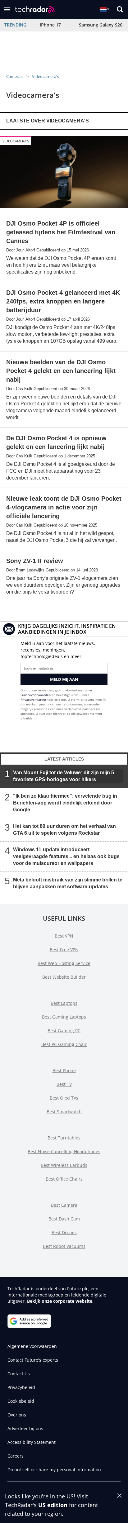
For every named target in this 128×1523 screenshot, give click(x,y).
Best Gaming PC (64, 1031)
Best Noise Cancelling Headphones (64, 1151)
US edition (52, 1505)
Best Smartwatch (64, 1112)
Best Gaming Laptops (64, 1017)
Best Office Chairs (64, 1179)
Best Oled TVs (64, 1098)
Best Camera (64, 1205)
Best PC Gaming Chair (64, 1044)
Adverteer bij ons (25, 1428)
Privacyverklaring (33, 699)
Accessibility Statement (31, 1442)
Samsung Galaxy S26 (100, 25)
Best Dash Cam (64, 1219)
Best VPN (64, 936)
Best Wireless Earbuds (64, 1165)
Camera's (14, 76)
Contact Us (18, 1374)
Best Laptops (64, 1003)
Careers (15, 1456)
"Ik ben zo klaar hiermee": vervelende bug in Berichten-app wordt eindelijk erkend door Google (65, 802)
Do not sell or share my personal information (54, 1470)
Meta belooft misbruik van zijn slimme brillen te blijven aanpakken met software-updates (67, 883)
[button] (7, 9)
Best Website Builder (64, 977)
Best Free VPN (64, 949)
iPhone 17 (50, 25)
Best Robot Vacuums (64, 1246)
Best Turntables (64, 1138)
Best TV (64, 1084)
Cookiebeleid (20, 1401)
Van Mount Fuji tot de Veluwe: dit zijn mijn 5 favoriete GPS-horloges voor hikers (63, 776)
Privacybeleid (21, 1387)
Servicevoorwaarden (36, 695)
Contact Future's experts (32, 1360)
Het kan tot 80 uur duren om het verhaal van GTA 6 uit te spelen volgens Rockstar (64, 829)
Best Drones (64, 1232)
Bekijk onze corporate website (59, 1301)
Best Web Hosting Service (64, 963)
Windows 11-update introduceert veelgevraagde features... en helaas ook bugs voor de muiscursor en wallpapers (66, 856)
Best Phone (64, 1070)
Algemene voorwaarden (32, 1346)
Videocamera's (45, 76)
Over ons (16, 1415)
